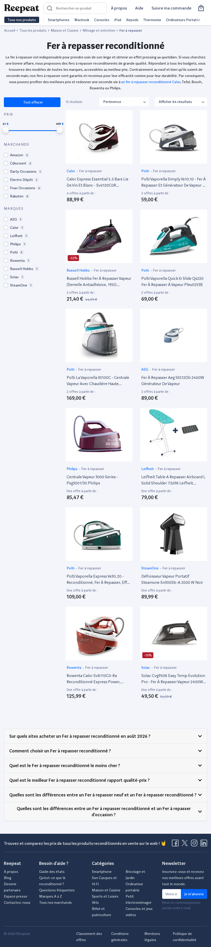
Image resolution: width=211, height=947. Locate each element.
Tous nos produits (21, 20)
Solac (146, 667)
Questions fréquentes (57, 890)
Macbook (81, 20)
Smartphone (102, 872)
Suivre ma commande (171, 8)
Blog (7, 878)
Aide (139, 8)
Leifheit (148, 469)
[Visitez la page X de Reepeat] (185, 844)
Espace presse (15, 896)
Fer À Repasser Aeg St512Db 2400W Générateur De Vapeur (172, 380)
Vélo (95, 902)
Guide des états (52, 872)
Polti (145, 171)
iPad (117, 20)
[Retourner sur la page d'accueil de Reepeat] (21, 8)
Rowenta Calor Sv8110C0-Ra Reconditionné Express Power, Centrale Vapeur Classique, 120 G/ (96, 679)
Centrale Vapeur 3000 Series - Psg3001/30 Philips (92, 479)
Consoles (101, 20)
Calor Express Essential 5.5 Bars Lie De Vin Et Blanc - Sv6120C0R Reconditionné (97, 182)
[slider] (6, 130)
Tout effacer (33, 102)
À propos (119, 8)
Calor (71, 171)
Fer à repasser (90, 171)
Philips (72, 469)
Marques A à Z (50, 896)
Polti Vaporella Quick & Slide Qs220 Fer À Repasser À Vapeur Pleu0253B (172, 281)
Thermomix (152, 20)
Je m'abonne (194, 894)
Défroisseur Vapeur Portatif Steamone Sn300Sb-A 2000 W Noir (172, 579)
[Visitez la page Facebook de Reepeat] (176, 844)
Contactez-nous (17, 902)
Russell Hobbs (79, 270)
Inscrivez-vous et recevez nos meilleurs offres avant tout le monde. (183, 878)
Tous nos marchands (55, 902)
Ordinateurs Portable (183, 20)
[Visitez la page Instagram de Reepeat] (195, 844)
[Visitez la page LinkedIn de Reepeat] (203, 844)
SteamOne (150, 568)
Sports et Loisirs (105, 896)
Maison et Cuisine (106, 890)
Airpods (132, 20)
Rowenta (74, 667)
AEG (145, 369)
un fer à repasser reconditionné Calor (150, 82)
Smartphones (58, 20)
